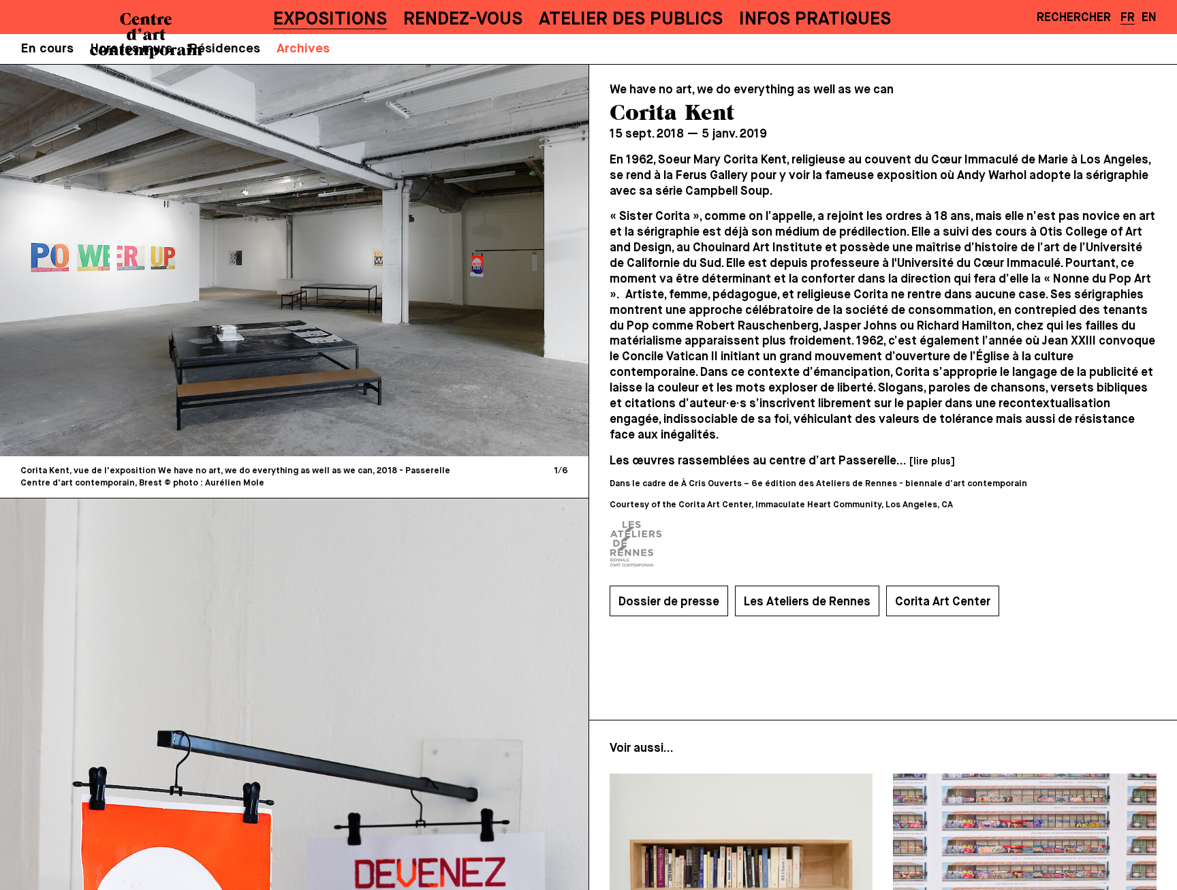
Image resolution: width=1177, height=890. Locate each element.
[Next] (434, 260)
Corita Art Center (942, 602)
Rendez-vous (462, 19)
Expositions (330, 19)
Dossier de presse (668, 602)
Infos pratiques (815, 19)
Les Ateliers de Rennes (807, 602)
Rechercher (1074, 18)
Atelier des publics (631, 19)
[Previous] (154, 260)
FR (1127, 18)
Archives (303, 48)
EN (1149, 18)
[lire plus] (931, 461)
